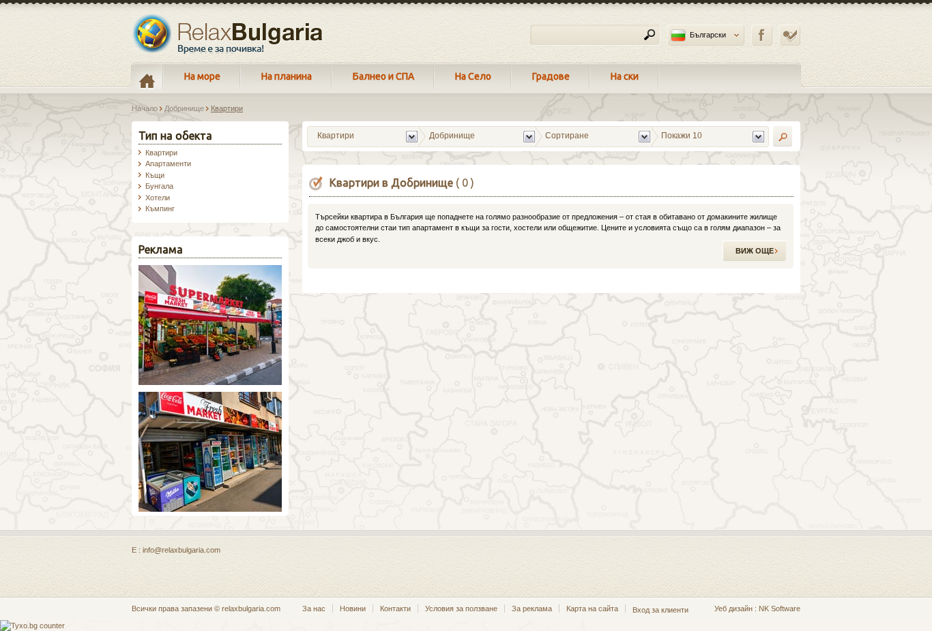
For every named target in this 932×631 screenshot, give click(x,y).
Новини (353, 608)
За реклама (532, 608)
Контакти (395, 608)
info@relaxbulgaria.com (181, 550)
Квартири (161, 153)
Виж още (755, 251)
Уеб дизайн (733, 608)
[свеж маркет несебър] (210, 509)
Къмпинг (160, 208)
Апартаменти (168, 163)
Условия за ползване (461, 608)
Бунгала (159, 186)
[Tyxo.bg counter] (32, 625)
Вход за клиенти (660, 610)
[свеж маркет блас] (210, 382)
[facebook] (761, 35)
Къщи (154, 175)
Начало (145, 108)
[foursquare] (789, 35)
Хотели (157, 198)
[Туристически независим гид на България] (228, 34)
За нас (313, 608)
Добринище (184, 108)
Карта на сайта (592, 608)
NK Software (779, 608)
